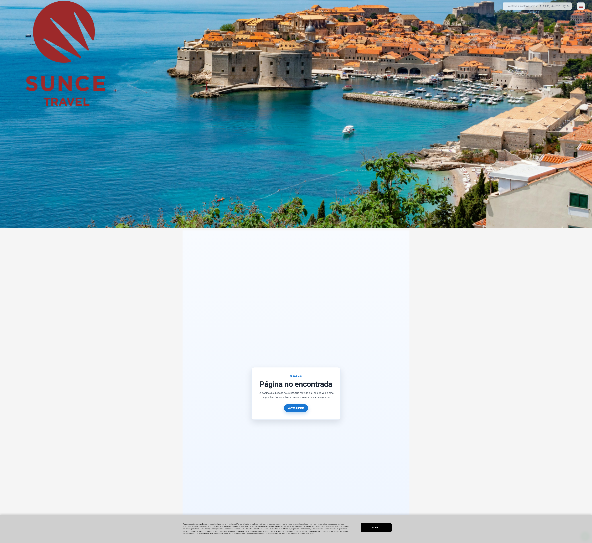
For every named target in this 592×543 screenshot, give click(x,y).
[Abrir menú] (581, 6)
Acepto (376, 527)
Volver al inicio (296, 407)
